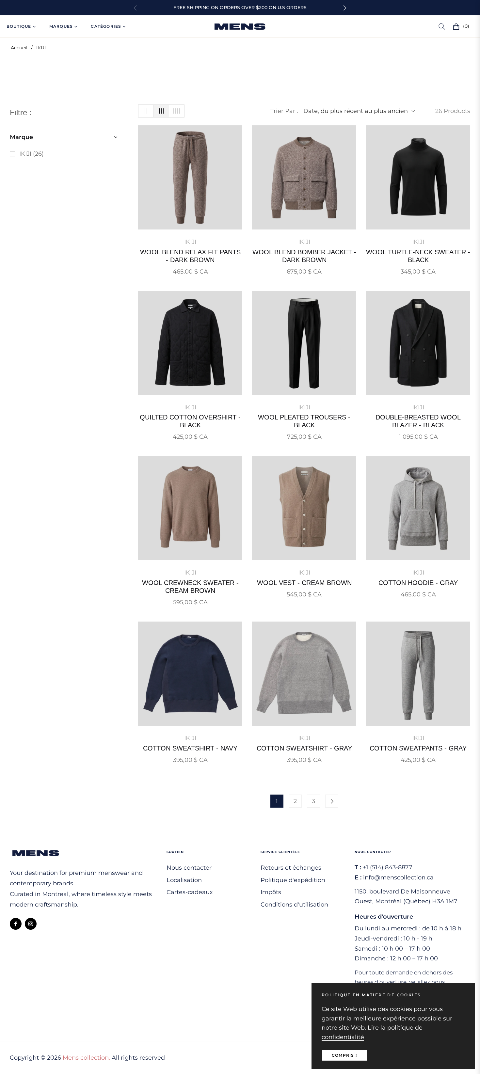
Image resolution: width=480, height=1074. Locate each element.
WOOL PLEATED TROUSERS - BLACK (304, 421)
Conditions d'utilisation (294, 904)
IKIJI (190, 241)
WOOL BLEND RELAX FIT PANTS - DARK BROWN (190, 255)
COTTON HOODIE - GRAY (418, 582)
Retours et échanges (291, 867)
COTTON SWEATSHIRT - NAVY (190, 748)
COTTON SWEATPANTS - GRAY (418, 748)
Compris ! (344, 1055)
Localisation (184, 880)
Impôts (271, 892)
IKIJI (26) (27, 154)
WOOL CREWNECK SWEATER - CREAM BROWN (190, 586)
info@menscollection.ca (398, 877)
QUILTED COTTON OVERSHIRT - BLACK (190, 421)
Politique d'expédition (293, 880)
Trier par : (284, 111)
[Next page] (331, 801)
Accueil (19, 48)
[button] (345, 8)
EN (420, 26)
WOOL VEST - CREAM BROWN (304, 582)
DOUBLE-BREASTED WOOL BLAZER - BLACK (418, 421)
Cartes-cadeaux (190, 892)
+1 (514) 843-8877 (387, 867)
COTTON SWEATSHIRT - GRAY (304, 748)
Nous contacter (189, 867)
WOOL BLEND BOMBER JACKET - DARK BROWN (304, 255)
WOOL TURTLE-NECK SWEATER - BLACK (418, 255)
